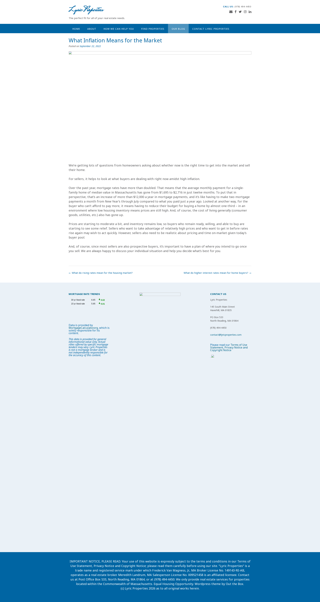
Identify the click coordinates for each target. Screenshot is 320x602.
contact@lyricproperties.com (226, 334)
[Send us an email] (230, 12)
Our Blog (178, 28)
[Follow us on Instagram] (245, 12)
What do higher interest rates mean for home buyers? (217, 272)
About (91, 28)
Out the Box (234, 584)
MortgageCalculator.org (83, 328)
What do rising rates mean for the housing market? (101, 272)
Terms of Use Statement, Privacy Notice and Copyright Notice (229, 347)
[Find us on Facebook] (235, 12)
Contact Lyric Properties (210, 28)
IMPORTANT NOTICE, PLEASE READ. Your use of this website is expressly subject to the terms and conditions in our (153, 561)
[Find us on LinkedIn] (250, 12)
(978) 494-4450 (242, 6)
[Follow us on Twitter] (240, 12)
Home (76, 28)
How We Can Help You (119, 28)
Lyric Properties (86, 10)
